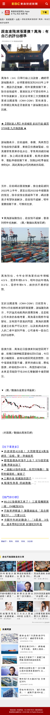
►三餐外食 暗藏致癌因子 (16, 478)
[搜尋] (46, 6)
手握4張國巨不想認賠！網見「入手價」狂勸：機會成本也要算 (8, 595)
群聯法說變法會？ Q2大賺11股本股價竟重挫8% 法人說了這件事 (25, 595)
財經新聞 (9, 19)
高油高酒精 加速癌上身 (42, 574)
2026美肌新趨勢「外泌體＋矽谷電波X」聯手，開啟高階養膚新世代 (42, 595)
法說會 (30, 541)
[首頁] (25, 4)
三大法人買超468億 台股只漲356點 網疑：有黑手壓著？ (25, 615)
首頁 (2, 19)
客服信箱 (13, 710)
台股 (18, 19)
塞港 (23, 541)
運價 (17, 541)
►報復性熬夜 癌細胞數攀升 (17, 483)
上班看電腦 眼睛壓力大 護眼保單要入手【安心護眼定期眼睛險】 (42, 615)
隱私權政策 (39, 710)
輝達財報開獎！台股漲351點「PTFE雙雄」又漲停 (25, 575)
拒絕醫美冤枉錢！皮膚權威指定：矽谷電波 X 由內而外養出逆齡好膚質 (8, 615)
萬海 (11, 541)
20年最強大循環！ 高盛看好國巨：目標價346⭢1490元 (8, 575)
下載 (45, 12)
